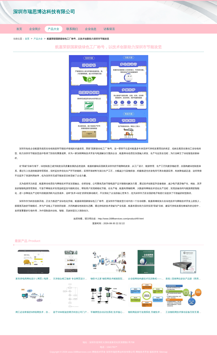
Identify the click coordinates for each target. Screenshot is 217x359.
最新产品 (21, 241)
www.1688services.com (80, 352)
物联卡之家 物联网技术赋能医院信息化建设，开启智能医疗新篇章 (123, 278)
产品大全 (53, 29)
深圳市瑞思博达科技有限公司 (44, 11)
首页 (19, 29)
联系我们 (72, 29)
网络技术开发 (98, 352)
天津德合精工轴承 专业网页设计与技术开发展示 (76, 278)
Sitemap (163, 352)
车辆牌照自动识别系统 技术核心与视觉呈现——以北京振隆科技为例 (124, 312)
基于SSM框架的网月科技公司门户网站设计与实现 (77, 312)
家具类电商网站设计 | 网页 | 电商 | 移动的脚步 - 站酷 (42, 278)
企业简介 (35, 29)
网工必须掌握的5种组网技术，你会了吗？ (36, 312)
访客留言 (109, 29)
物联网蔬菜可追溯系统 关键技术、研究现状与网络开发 (155, 312)
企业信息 (90, 29)
